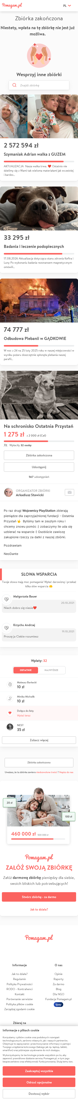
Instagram (32, 947)
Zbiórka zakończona (39, 455)
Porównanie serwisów (19, 999)
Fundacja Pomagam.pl (58, 999)
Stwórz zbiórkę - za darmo (39, 897)
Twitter (20, 947)
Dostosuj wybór (39, 1094)
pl (64, 6)
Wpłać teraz (23, 715)
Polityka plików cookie (19, 1004)
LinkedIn (45, 947)
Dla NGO (58, 994)
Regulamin (19, 979)
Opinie (58, 974)
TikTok (58, 947)
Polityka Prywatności (19, 984)
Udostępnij (39, 467)
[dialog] (39, 1064)
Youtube (71, 947)
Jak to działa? (39, 909)
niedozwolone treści (46, 772)
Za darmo (58, 984)
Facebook (7, 947)
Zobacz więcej (39, 740)
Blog (58, 989)
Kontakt (19, 994)
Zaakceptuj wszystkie (39, 1071)
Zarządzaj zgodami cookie (19, 1009)
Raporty (59, 979)
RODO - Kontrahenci (19, 989)
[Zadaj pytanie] (69, 492)
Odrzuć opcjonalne (39, 1082)
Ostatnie (26, 670)
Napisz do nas (66, 772)
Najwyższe (51, 670)
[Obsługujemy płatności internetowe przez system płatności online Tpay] (58, 1004)
